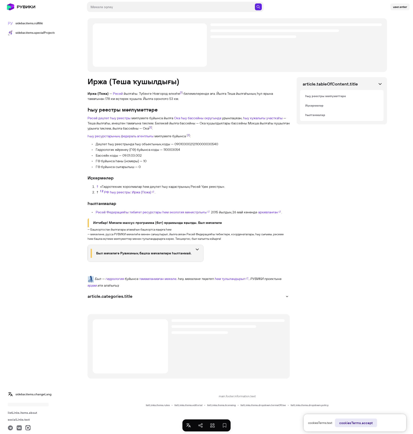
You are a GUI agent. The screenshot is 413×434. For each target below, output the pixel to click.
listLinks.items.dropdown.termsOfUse (263, 405)
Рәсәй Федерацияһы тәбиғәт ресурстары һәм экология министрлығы (151, 212)
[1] (181, 92)
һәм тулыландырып (230, 279)
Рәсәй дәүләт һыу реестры (109, 118)
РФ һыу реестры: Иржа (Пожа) (127, 192)
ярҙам (92, 285)
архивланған (268, 212)
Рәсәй (118, 93)
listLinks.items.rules (158, 405)
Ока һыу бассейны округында (197, 118)
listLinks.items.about (22, 413)
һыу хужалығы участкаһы (263, 118)
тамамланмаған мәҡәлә (157, 279)
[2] (150, 127)
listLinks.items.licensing (221, 405)
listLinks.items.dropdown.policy (309, 405)
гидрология (115, 279)
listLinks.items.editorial (188, 405)
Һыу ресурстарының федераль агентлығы (121, 136)
